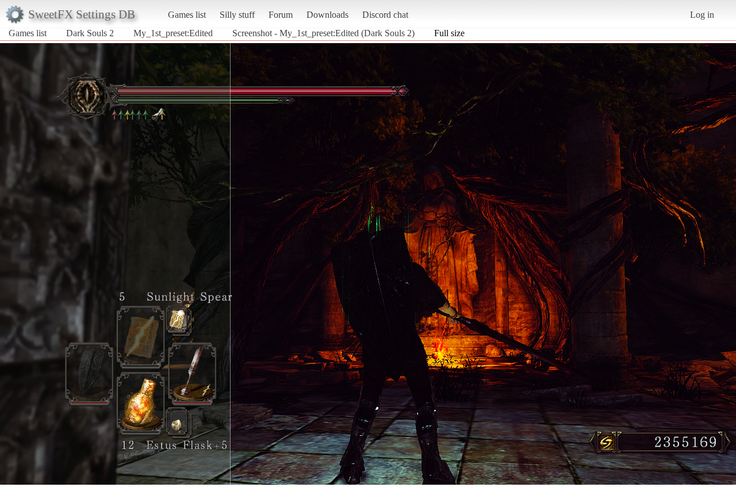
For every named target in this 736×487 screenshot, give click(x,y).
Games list (187, 15)
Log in (702, 15)
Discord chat (385, 15)
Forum (281, 15)
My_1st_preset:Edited (173, 33)
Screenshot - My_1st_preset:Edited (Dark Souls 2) (323, 33)
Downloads (327, 15)
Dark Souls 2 (90, 33)
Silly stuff (237, 15)
